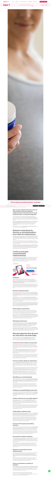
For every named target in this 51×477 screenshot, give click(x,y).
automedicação (25, 248)
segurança (31, 221)
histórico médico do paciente (17, 344)
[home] (6, 2)
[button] (13, 2)
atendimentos (29, 469)
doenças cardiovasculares (19, 292)
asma (27, 311)
